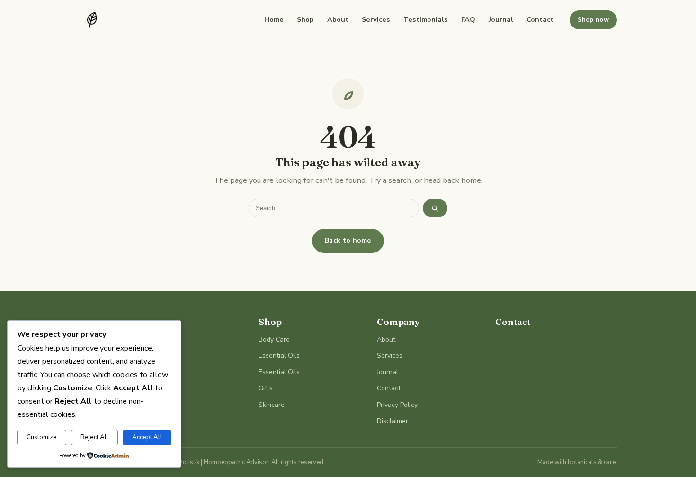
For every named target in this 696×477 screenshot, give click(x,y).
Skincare (272, 404)
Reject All (94, 437)
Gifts (266, 388)
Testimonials (425, 19)
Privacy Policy (397, 404)
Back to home (348, 240)
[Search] (435, 208)
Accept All (147, 437)
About (337, 19)
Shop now (593, 20)
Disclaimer (392, 420)
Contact (539, 19)
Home (274, 19)
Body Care (274, 339)
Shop (305, 19)
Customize (42, 437)
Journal (501, 19)
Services (376, 19)
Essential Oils (279, 355)
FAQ (468, 19)
